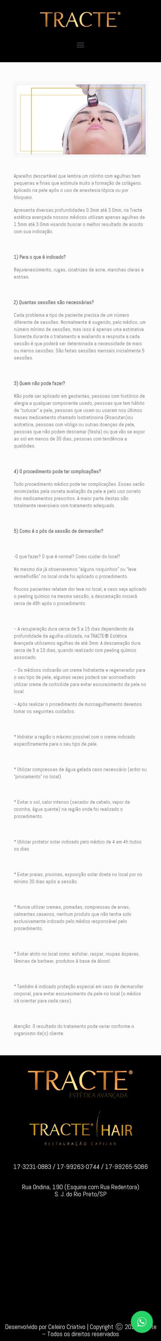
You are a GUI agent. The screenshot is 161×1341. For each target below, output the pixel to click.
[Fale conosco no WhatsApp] (142, 1322)
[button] (81, 44)
